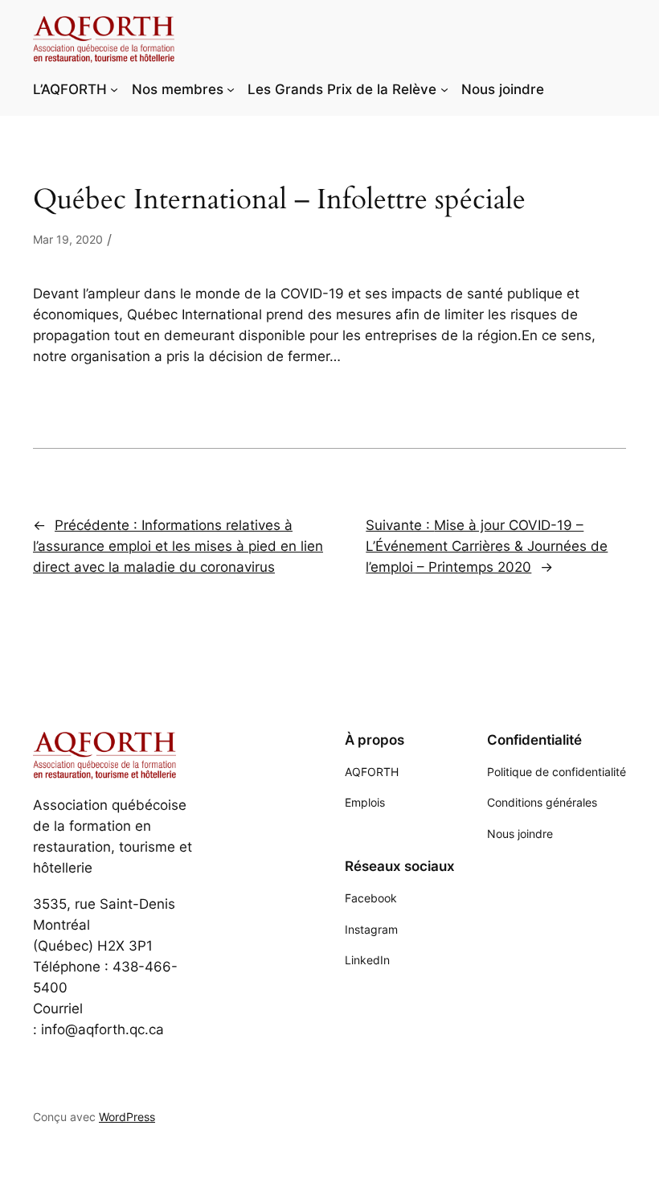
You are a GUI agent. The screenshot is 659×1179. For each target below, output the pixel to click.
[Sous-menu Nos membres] (231, 89)
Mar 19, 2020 (68, 239)
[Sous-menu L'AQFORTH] (114, 89)
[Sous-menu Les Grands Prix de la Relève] (444, 89)
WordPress (127, 1117)
